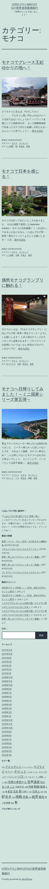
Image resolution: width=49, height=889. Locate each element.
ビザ (25, 777)
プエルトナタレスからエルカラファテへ (20, 549)
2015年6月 (7, 743)
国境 (42, 786)
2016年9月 (7, 689)
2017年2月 (7, 669)
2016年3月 (7, 708)
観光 (41, 796)
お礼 (3, 767)
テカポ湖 (29, 772)
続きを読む (37, 131)
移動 (30, 478)
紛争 (30, 797)
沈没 (41, 792)
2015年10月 (7, 728)
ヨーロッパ (23, 143)
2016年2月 (7, 712)
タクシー (9, 771)
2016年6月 (7, 697)
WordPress (27, 879)
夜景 (10, 791)
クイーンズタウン (27, 767)
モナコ (14, 143)
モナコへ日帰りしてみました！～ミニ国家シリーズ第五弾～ (23, 394)
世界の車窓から (17, 782)
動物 (36, 786)
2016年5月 (7, 700)
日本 (30, 792)
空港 (25, 796)
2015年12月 (7, 720)
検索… (5, 628)
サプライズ (10, 364)
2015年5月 (7, 747)
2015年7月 (7, 739)
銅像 (8, 802)
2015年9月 (7, 732)
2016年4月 (7, 704)
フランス (15, 475)
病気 (13, 797)
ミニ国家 (10, 146)
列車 (30, 786)
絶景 (28, 146)
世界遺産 (33, 782)
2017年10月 (7, 654)
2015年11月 (7, 724)
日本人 (23, 255)
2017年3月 (7, 665)
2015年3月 (7, 755)
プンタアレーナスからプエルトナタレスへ (21, 572)
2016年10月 (7, 685)
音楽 (12, 803)
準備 (45, 792)
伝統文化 (19, 786)
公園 (17, 255)
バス (17, 478)
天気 (19, 364)
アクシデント (13, 766)
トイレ (35, 772)
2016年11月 (7, 681)
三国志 (6, 782)
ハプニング (12, 777)
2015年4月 (7, 751)
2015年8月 (7, 735)
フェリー (31, 777)
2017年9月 (7, 658)
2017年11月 (7, 650)
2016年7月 (7, 693)
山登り (25, 791)
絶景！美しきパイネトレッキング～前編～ (21, 565)
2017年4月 (7, 662)
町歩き (21, 146)
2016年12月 (7, 677)
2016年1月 (6, 716)
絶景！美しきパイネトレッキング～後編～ (21, 557)
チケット (10, 478)
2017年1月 (6, 673)
